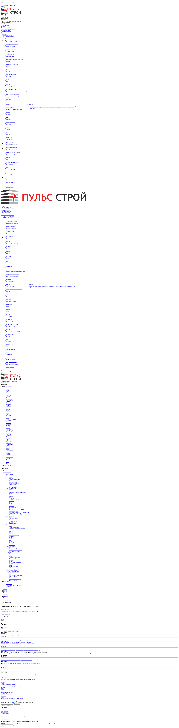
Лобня (7, 418)
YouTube (7, 616)
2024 (2, 628)
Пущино (8, 436)
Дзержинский (9, 400)
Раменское (8, 438)
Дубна (7, 405)
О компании (9, 584)
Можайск (8, 424)
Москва (8, 390)
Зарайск (8, 409)
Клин (7, 413)
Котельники (9, 415)
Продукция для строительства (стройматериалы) (12, 698)
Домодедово (9, 404)
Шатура (8, 453)
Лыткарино (9, 421)
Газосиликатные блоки (14, 491)
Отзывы (2, 683)
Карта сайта (3, 696)
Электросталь (9, 457)
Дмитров (8, 401)
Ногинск (8, 428)
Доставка (3, 689)
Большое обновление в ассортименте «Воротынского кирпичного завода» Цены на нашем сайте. (24, 640)
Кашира (8, 411)
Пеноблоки (11, 555)
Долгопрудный (9, 402)
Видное (8, 396)
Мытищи (8, 425)
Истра (7, 410)
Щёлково (8, 454)
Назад (7, 387)
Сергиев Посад (9, 441)
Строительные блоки (14, 548)
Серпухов (8, 443)
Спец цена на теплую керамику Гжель (10, 671)
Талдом (8, 447)
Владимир (8, 458)
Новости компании (7, 702)
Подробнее (3, 636)
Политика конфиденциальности (8, 684)
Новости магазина (17, 702)
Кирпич (11, 478)
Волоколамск (9, 397)
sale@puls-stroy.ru (5, 23)
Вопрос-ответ (4, 693)
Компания (3, 682)
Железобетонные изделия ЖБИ (16, 509)
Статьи (2, 697)
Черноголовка (9, 450)
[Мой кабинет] (1, 370)
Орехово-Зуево (9, 430)
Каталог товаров (10, 474)
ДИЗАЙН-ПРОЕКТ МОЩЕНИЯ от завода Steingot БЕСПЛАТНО (16, 660)
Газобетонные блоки (14, 527)
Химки (8, 449)
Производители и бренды (7, 694)
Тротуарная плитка (13, 518)
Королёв (8, 414)
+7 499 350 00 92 (4, 17)
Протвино (8, 434)
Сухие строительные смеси (15, 575)
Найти (2, 726)
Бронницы (8, 395)
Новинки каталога (28, 702)
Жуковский (9, 408)
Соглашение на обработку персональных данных (12, 685)
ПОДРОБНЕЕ (4, 655)
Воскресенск (9, 399)
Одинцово (8, 429)
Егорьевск (8, 406)
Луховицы (8, 420)
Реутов (7, 439)
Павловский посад (10, 431)
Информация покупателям (7, 692)
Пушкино (8, 435)
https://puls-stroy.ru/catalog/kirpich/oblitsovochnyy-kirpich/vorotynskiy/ (16, 642)
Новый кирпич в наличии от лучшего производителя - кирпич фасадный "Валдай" (20, 650)
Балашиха (8, 394)
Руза (7, 440)
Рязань (7, 391)
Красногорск (9, 416)
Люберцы (8, 423)
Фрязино (8, 448)
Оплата (2, 688)
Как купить (3, 687)
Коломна (8, 392)
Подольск (8, 433)
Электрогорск (9, 455)
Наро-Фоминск (9, 426)
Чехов (7, 452)
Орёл (7, 460)
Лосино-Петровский (11, 419)
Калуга (8, 459)
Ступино (8, 445)
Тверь (7, 462)
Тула (7, 463)
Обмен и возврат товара (6, 691)
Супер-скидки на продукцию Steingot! (10, 631)
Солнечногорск (10, 444)
